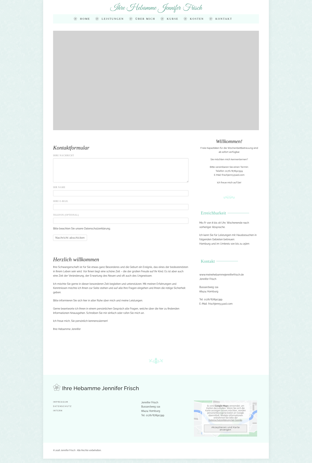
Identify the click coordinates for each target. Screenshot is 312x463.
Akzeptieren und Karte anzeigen (225, 428)
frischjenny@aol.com (233, 175)
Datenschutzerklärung (97, 228)
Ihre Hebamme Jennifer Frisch (156, 8)
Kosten (197, 18)
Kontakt (223, 18)
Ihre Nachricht (63, 155)
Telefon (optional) (66, 215)
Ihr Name (59, 187)
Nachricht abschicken (70, 237)
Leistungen (113, 18)
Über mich (145, 18)
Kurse (172, 18)
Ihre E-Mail (60, 201)
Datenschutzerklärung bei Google (225, 420)
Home (85, 18)
